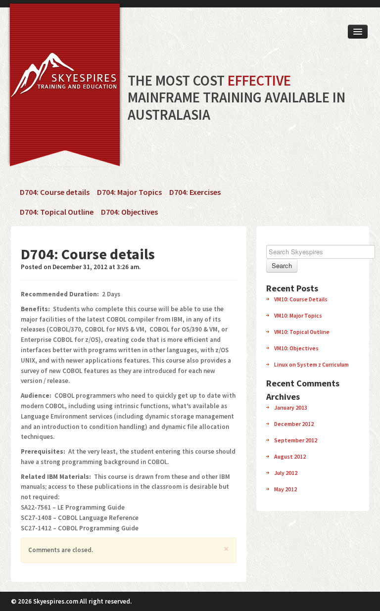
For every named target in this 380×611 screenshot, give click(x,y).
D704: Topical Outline (57, 211)
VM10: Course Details (301, 299)
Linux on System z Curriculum (311, 364)
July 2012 (285, 472)
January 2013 (290, 407)
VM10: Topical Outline (302, 331)
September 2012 (295, 440)
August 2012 (290, 456)
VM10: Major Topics (298, 315)
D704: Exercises (195, 192)
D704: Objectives (129, 211)
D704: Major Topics (129, 192)
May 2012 (285, 489)
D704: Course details (55, 192)
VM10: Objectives (296, 348)
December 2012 (294, 423)
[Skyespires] (61, 77)
